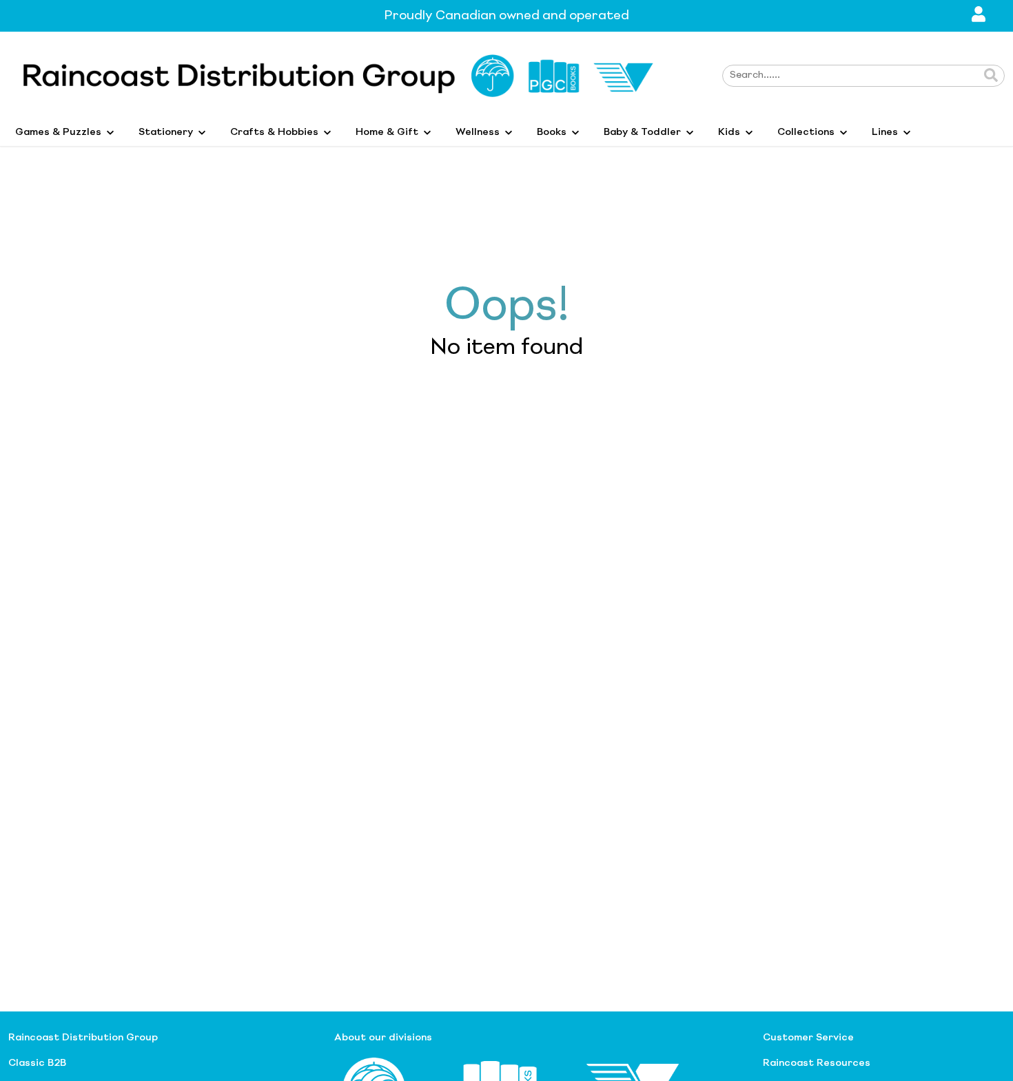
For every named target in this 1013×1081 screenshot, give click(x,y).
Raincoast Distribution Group (83, 1037)
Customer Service (808, 1037)
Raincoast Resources (816, 1063)
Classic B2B (37, 1063)
